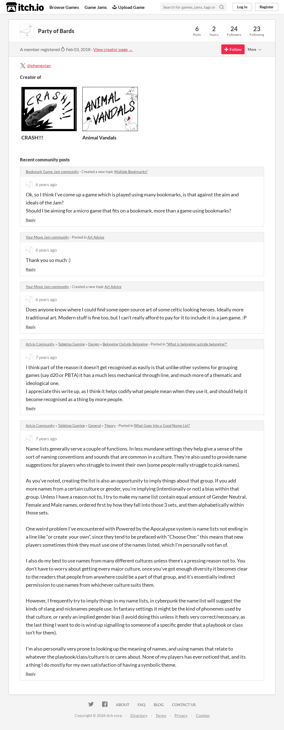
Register (267, 6)
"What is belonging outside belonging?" (196, 344)
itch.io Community (40, 344)
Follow (236, 49)
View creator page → (113, 49)
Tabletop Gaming (71, 344)
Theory (110, 425)
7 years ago (46, 357)
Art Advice (95, 237)
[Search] (221, 7)
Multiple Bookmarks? (131, 171)
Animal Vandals (99, 137)
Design (93, 344)
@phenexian (39, 65)
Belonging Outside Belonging (125, 344)
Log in (242, 6)
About (122, 704)
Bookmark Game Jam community (52, 171)
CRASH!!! (32, 137)
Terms (161, 715)
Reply (31, 220)
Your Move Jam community (47, 237)
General (94, 425)
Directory (138, 715)
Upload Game (131, 7)
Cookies (203, 715)
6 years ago (46, 184)
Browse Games (64, 7)
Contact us (184, 704)
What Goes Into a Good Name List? (162, 425)
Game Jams (96, 7)
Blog (159, 704)
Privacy (180, 715)
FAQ (141, 704)
